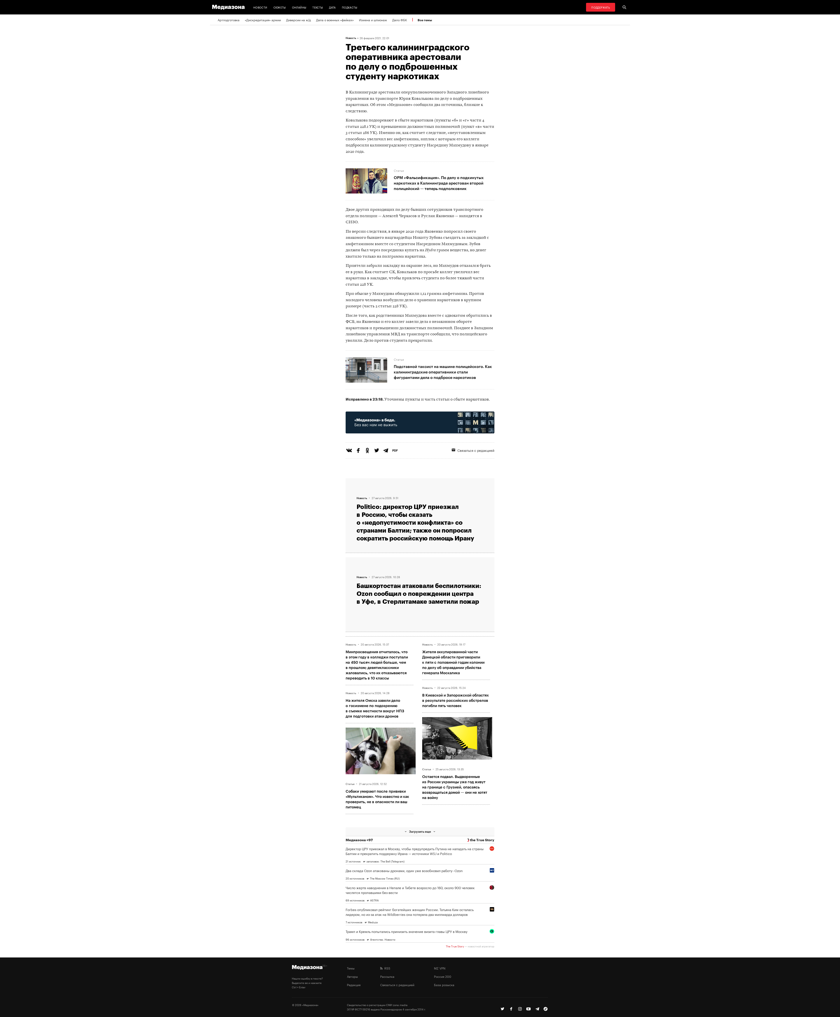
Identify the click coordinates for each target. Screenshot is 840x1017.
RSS (386, 968)
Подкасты (349, 7)
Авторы (352, 976)
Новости (260, 7)
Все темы (425, 20)
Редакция (353, 984)
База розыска (444, 984)
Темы (351, 968)
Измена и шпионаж (373, 19)
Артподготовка (229, 19)
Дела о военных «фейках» (335, 19)
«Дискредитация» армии (263, 19)
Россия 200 (442, 976)
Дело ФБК (399, 19)
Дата (332, 7)
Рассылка (387, 976)
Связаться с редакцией (475, 450)
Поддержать (600, 7)
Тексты (317, 7)
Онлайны (299, 7)
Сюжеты (279, 7)
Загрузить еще (420, 831)
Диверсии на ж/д (298, 19)
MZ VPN (439, 968)
